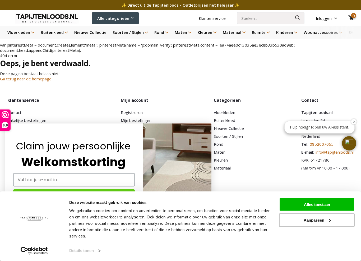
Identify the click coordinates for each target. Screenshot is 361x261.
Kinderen (284, 32)
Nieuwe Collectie (90, 32)
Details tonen (81, 250)
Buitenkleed (52, 32)
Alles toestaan (317, 204)
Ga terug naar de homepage (26, 78)
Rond (159, 32)
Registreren (132, 112)
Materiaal (232, 32)
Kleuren (205, 32)
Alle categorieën (113, 18)
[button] (349, 143)
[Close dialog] (208, 126)
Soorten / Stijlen (128, 32)
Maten (181, 32)
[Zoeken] (297, 18)
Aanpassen (314, 220)
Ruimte (259, 32)
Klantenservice (212, 18)
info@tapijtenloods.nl (335, 152)
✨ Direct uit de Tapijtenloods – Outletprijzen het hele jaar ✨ (180, 5)
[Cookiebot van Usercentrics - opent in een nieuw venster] (34, 251)
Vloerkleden (18, 32)
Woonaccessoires (321, 32)
